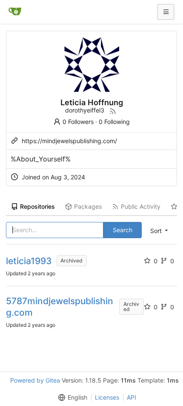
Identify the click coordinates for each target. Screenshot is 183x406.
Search (122, 229)
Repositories (37, 206)
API (131, 397)
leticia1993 (29, 261)
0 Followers (78, 121)
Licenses (107, 397)
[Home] (15, 12)
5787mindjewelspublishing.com (59, 307)
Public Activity (140, 206)
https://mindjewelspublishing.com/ (69, 140)
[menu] (71, 397)
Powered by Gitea (35, 380)
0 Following (114, 121)
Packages (88, 206)
